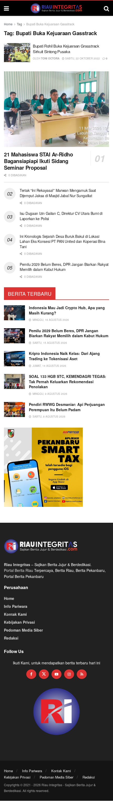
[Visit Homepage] (56, 8)
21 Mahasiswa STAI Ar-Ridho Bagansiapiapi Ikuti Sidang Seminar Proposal (38, 160)
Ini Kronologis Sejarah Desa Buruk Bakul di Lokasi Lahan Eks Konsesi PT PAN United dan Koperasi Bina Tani (62, 241)
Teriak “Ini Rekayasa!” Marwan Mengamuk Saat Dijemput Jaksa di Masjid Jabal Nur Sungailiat (58, 193)
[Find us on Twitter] (44, 674)
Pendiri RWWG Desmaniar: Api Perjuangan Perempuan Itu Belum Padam (67, 407)
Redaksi (11, 638)
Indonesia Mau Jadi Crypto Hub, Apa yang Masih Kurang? (67, 310)
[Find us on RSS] (82, 674)
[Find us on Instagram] (69, 674)
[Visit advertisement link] (56, 712)
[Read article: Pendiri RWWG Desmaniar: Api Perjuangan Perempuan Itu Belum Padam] (14, 409)
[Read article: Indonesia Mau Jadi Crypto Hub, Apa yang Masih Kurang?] (14, 312)
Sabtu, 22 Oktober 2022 (82, 58)
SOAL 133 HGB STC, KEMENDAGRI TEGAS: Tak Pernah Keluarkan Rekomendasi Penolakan (67, 381)
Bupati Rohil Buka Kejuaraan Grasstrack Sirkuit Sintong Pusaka (66, 48)
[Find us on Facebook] (31, 674)
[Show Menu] (6, 8)
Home (8, 24)
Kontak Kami (15, 614)
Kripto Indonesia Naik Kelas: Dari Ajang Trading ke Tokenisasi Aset (64, 356)
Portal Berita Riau (18, 570)
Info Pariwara (15, 606)
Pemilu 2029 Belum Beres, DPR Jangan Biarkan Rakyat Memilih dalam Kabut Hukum (64, 267)
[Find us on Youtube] (56, 674)
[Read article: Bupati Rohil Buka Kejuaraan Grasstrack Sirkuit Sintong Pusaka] (17, 52)
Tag (19, 24)
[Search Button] (106, 8)
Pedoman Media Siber (23, 630)
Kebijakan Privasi (19, 622)
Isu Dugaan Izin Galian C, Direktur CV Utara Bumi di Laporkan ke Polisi (61, 216)
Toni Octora (50, 58)
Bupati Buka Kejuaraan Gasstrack (50, 24)
